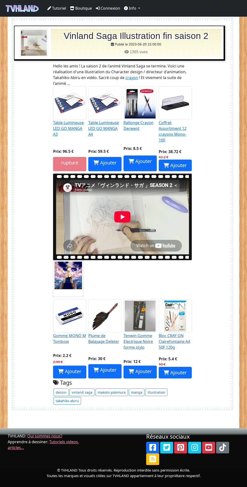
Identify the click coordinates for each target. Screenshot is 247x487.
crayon (131, 77)
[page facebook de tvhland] (152, 447)
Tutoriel (58, 8)
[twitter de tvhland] (166, 447)
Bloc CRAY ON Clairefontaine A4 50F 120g (174, 341)
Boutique (83, 8)
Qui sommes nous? (44, 436)
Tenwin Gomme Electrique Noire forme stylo (138, 341)
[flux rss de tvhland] (152, 459)
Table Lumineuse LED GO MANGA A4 (103, 128)
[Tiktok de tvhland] (222, 447)
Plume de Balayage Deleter (103, 338)
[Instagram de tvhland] (194, 447)
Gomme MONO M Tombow (69, 338)
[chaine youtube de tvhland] (208, 447)
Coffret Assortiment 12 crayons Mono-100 (172, 131)
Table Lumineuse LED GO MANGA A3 (68, 128)
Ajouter (108, 162)
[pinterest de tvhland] (180, 447)
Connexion (110, 8)
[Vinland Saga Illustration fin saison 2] (34, 42)
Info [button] (132, 8)
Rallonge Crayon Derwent (138, 125)
